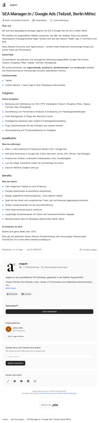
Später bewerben (15, 363)
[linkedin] (28, 381)
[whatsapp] (14, 381)
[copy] (8, 381)
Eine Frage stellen (16, 336)
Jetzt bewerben (49, 311)
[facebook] (21, 381)
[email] (34, 381)
